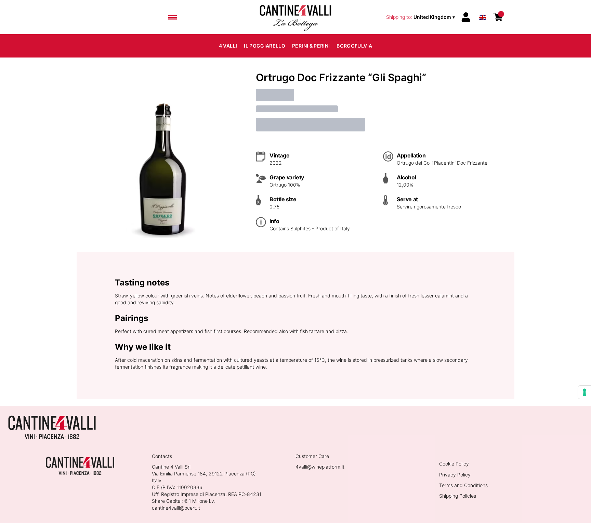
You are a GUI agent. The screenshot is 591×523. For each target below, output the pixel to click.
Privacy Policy (455, 474)
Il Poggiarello (264, 46)
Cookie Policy (454, 464)
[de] (482, 8)
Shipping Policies (457, 496)
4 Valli (228, 46)
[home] (295, 17)
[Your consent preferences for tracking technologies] (584, 392)
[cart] (498, 17)
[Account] (466, 17)
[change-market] (421, 17)
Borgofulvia (354, 46)
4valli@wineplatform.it (320, 467)
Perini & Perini (311, 46)
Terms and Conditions (463, 485)
